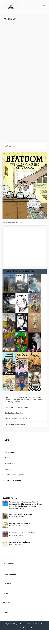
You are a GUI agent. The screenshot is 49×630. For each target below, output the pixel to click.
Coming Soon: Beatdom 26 (15, 413)
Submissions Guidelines (12, 480)
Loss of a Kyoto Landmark (15, 424)
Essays (33, 54)
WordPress (41, 624)
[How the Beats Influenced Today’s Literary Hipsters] (25, 33)
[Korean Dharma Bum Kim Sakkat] (5, 534)
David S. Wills (15, 54)
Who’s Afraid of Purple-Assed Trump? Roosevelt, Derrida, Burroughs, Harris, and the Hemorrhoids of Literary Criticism (24, 399)
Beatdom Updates (25, 526)
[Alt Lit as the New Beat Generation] (25, 92)
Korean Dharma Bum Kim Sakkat (17, 419)
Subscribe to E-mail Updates (13, 475)
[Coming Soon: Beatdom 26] (5, 525)
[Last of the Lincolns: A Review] (5, 516)
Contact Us (7, 469)
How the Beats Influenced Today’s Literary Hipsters (24, 49)
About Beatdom (9, 452)
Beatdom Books (9, 463)
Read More (11, 70)
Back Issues (7, 458)
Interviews (6, 603)
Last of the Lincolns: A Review (16, 407)
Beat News (7, 584)
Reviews (21, 508)
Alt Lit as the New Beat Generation (24, 111)
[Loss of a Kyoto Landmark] (5, 544)
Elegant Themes (20, 624)
